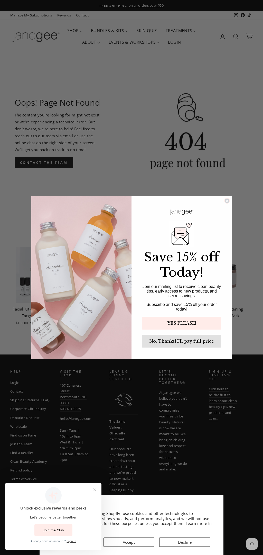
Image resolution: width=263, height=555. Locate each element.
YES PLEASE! (181, 323)
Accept (129, 542)
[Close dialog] (227, 200)
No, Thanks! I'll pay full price (181, 341)
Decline (185, 542)
